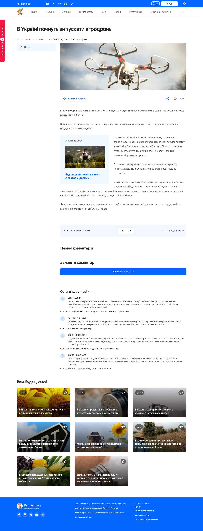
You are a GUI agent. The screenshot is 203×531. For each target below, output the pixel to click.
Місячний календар (161, 12)
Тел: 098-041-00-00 (143, 515)
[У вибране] (65, 392)
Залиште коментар (77, 262)
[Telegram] (59, 4)
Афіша (34, 12)
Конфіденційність (142, 503)
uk (156, 4)
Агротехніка (135, 12)
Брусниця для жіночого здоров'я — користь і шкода (93, 348)
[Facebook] (53, 4)
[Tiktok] (71, 4)
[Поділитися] (168, 99)
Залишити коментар (123, 271)
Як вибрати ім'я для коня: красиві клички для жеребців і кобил (98, 311)
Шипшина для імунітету (79, 328)
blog (23, 3)
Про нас (138, 507)
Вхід (169, 3)
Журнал (66, 12)
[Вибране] (184, 4)
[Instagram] (65, 4)
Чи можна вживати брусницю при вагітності (89, 369)
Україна (39, 39)
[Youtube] (47, 4)
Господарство (86, 12)
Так (121, 230)
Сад (104, 12)
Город (117, 12)
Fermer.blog (20, 12)
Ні (130, 230)
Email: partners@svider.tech (146, 520)
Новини (50, 12)
